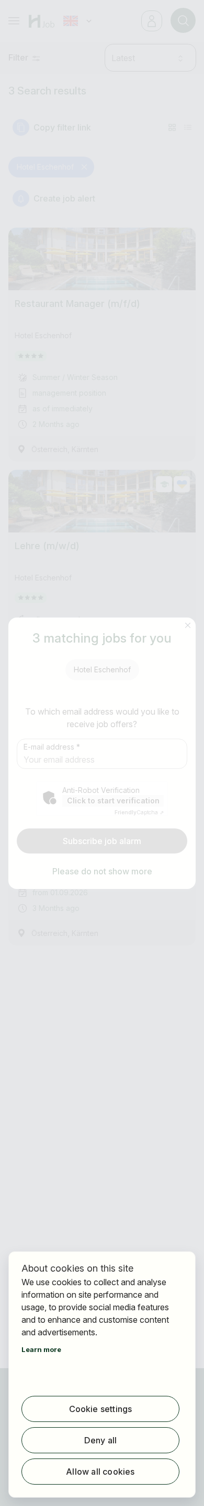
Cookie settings (100, 1409)
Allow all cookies (100, 1471)
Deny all (100, 1440)
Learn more (41, 1349)
